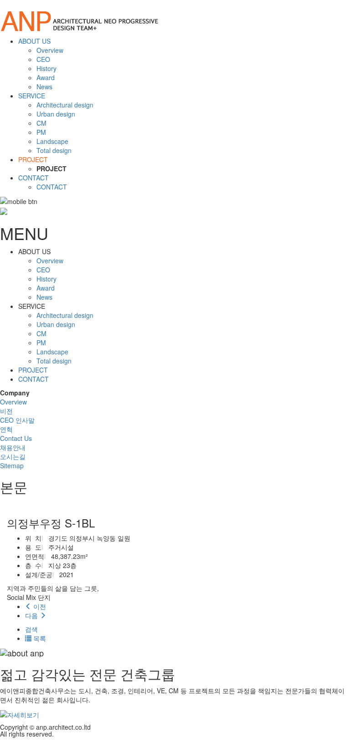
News (44, 86)
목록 (38, 638)
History (46, 68)
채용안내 (13, 447)
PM (41, 132)
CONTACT (33, 177)
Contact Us (16, 438)
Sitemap (12, 465)
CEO (43, 59)
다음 (32, 615)
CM (41, 123)
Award (45, 77)
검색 (31, 629)
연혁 (6, 429)
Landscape (52, 141)
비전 (6, 410)
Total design (54, 150)
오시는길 (13, 456)
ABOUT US (34, 41)
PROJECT (33, 159)
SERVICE (31, 95)
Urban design (55, 113)
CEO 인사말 (17, 420)
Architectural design (64, 104)
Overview (49, 50)
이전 (38, 606)
